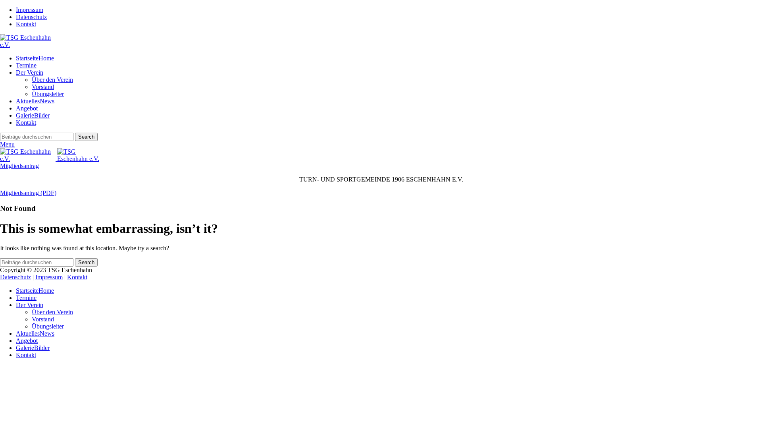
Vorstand (43, 86)
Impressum (49, 277)
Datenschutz (15, 277)
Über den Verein (52, 79)
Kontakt (77, 277)
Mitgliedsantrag (19, 165)
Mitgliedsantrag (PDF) (28, 192)
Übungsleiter (48, 94)
